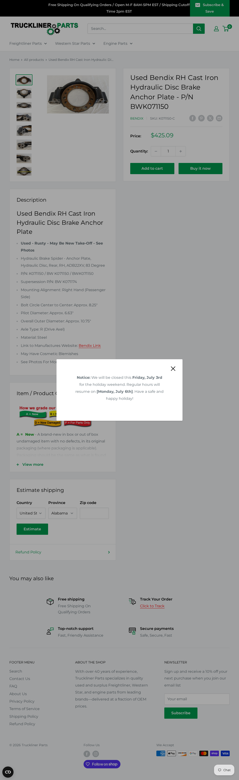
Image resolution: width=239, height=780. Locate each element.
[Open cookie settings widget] (8, 772)
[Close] (173, 368)
